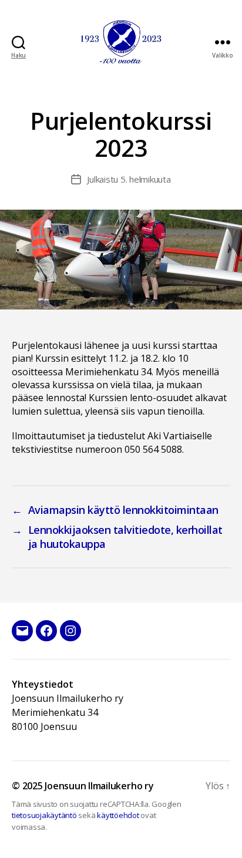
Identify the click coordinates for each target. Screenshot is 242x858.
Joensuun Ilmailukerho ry (99, 785)
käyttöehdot (118, 815)
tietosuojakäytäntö (44, 815)
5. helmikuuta (145, 179)
